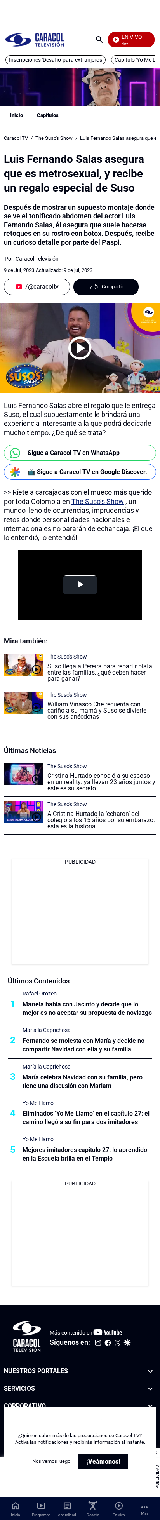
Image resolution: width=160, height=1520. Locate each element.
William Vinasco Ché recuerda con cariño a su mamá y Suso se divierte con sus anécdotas (96, 710)
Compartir (112, 286)
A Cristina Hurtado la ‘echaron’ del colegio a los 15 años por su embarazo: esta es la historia (101, 820)
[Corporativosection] (150, 1406)
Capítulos (48, 115)
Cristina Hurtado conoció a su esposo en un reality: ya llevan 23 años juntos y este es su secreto (101, 782)
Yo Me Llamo (38, 1103)
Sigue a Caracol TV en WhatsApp (74, 453)
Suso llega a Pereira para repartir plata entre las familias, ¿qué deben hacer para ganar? (99, 672)
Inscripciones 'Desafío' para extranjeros (55, 60)
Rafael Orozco (40, 993)
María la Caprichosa (47, 1030)
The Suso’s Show (97, 501)
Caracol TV (16, 138)
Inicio (16, 115)
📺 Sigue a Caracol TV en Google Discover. (87, 472)
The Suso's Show (54, 138)
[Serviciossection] (150, 1389)
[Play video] (80, 348)
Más (144, 1513)
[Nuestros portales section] (150, 1371)
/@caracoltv (42, 286)
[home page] (34, 39)
